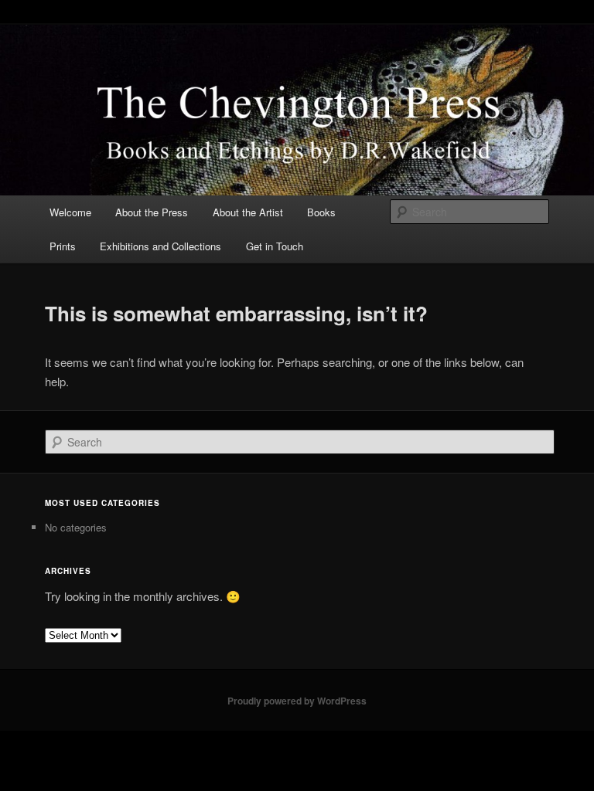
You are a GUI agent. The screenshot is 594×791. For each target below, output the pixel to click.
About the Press (151, 212)
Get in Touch (274, 246)
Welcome (70, 212)
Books (321, 212)
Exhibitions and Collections (160, 246)
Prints (63, 246)
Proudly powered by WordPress (297, 701)
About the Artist (248, 212)
